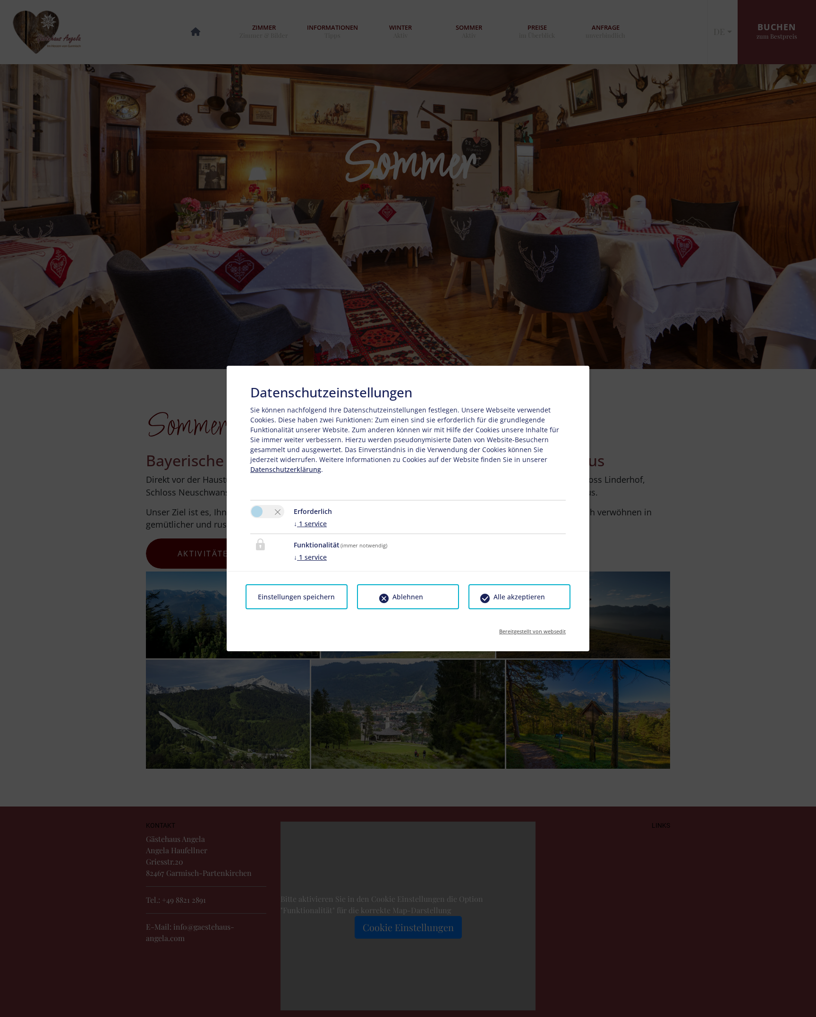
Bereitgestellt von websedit (532, 628)
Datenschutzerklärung (285, 469)
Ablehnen (407, 596)
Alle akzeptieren (519, 596)
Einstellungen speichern (296, 596)
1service (310, 523)
